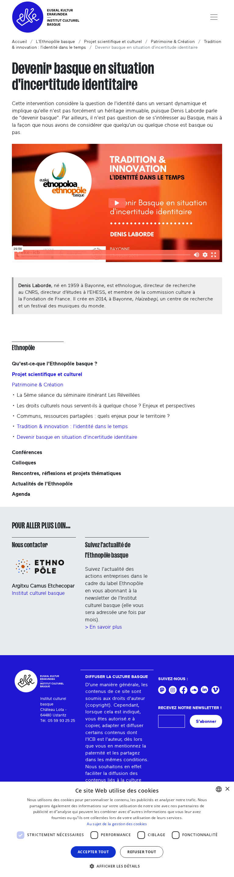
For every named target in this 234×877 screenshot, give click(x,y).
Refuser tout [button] (141, 851)
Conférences (27, 452)
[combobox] (219, 789)
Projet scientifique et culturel (113, 42)
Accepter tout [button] (93, 851)
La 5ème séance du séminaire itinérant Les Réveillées (78, 395)
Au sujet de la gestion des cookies (117, 823)
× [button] (227, 789)
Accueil (19, 42)
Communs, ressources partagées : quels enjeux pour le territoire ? (93, 416)
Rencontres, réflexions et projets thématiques (66, 473)
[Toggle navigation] (214, 17)
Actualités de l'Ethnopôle (42, 483)
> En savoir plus (103, 627)
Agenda (21, 494)
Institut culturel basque (38, 593)
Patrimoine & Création (173, 42)
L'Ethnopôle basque (55, 42)
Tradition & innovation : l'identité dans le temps (72, 426)
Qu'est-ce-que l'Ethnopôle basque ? (54, 363)
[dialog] (117, 829)
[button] (117, 866)
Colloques (24, 462)
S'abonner (206, 721)
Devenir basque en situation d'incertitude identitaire (77, 437)
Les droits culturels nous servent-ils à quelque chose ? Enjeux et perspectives (106, 405)
